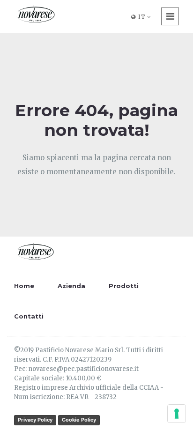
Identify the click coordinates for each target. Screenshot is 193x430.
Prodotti (124, 285)
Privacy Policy (35, 419)
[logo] (35, 15)
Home (24, 285)
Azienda (71, 285)
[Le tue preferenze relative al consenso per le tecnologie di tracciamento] (177, 414)
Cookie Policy (79, 419)
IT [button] (141, 17)
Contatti (29, 316)
